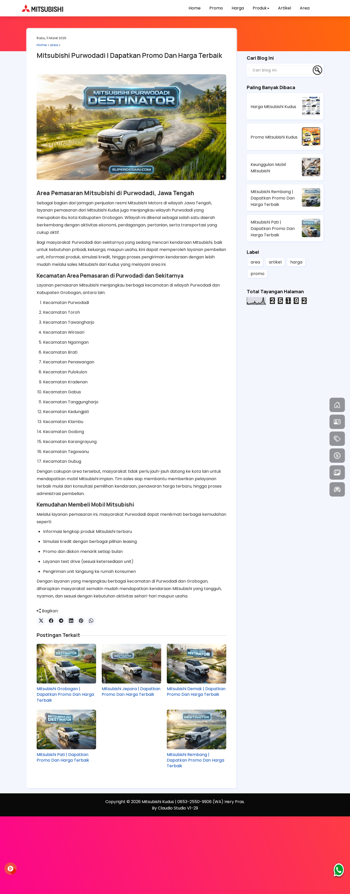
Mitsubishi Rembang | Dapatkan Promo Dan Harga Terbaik (195, 760)
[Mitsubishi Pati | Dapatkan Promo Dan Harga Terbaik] (66, 729)
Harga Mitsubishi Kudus (273, 107)
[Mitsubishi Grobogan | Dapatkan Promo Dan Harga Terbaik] (66, 663)
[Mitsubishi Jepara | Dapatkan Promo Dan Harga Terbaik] (131, 663)
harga (296, 262)
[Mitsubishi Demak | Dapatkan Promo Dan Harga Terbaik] (196, 663)
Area (305, 8)
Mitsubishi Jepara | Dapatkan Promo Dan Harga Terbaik (131, 691)
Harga (238, 8)
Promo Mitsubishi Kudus (274, 137)
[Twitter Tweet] (41, 620)
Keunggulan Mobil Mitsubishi (268, 168)
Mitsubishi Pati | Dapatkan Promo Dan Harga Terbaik (63, 757)
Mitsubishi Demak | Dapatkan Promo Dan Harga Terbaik (196, 691)
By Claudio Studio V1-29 (175, 808)
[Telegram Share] (61, 620)
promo (257, 274)
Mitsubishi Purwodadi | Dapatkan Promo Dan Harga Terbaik (129, 55)
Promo (216, 8)
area (54, 45)
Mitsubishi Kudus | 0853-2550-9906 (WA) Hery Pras (193, 802)
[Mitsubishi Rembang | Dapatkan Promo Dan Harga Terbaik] (196, 729)
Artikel (284, 8)
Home (195, 8)
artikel (275, 262)
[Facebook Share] (51, 620)
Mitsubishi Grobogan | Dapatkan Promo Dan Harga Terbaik (65, 694)
